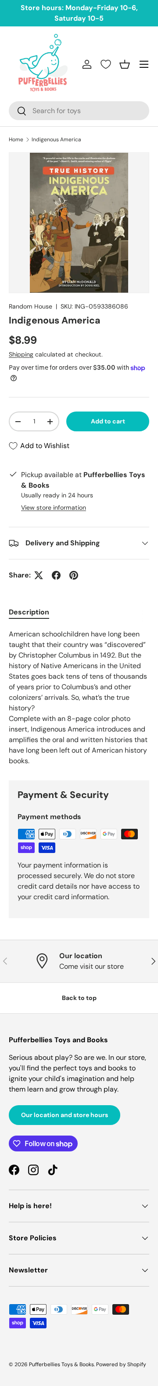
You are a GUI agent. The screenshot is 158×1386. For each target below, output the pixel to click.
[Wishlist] (106, 64)
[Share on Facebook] (56, 575)
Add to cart (108, 421)
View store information (53, 507)
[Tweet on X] (38, 575)
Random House (30, 306)
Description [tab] (29, 612)
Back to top (79, 998)
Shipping (21, 354)
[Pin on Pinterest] (74, 575)
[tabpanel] (79, 697)
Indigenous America (56, 139)
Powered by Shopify (121, 1364)
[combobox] (79, 110)
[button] (124, 64)
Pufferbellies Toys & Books (61, 1364)
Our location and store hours (64, 1115)
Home (16, 139)
